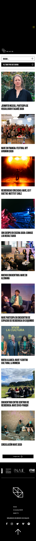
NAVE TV (16, 513)
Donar (15, 507)
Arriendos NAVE (18, 510)
